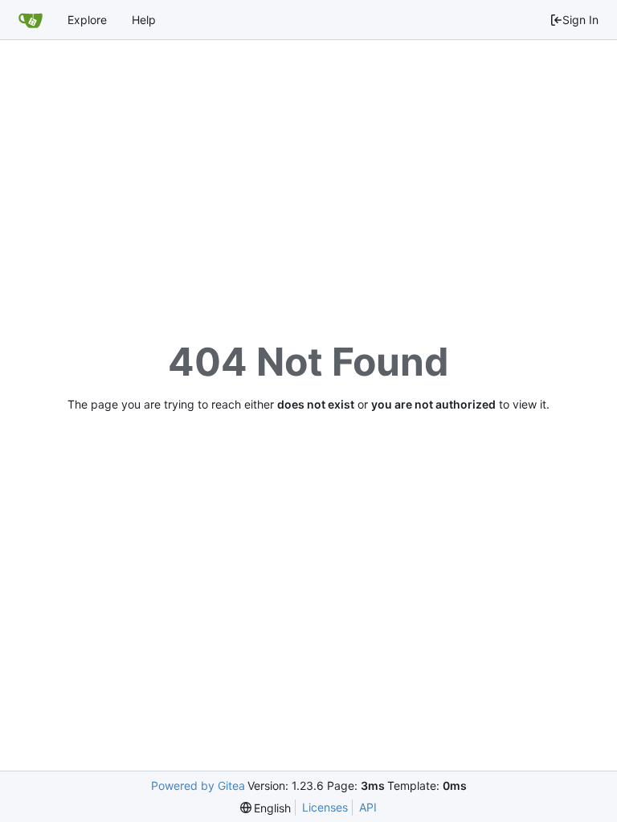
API (368, 807)
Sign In (580, 19)
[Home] (30, 20)
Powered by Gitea (198, 785)
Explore (87, 19)
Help (144, 19)
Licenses (325, 807)
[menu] (266, 808)
